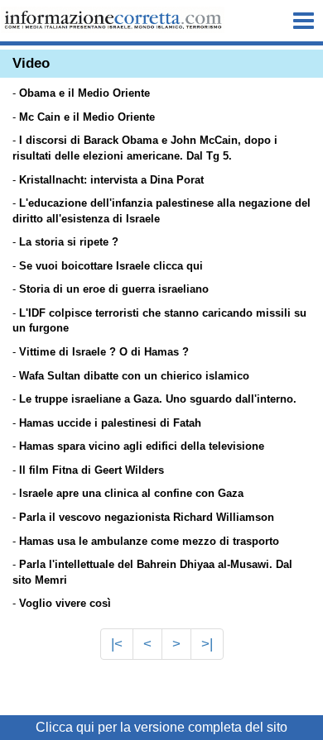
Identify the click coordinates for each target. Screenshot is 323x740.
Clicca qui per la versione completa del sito (161, 727)
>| (207, 644)
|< (117, 644)
